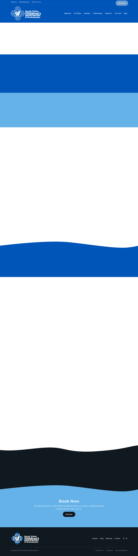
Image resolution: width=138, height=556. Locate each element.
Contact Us (14, 2)
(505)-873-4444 (36, 2)
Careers (95, 538)
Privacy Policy (99, 550)
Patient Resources (24, 2)
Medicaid (67, 13)
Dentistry (87, 13)
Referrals (109, 538)
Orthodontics (97, 13)
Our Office (77, 13)
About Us (108, 13)
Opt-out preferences (121, 550)
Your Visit (117, 13)
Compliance (109, 550)
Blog (125, 13)
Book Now (122, 3)
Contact (117, 538)
